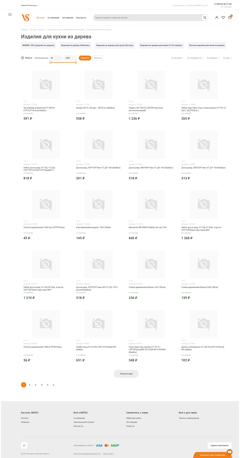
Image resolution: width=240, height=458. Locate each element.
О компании (53, 18)
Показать (85, 58)
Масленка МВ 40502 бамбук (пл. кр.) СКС (148, 227)
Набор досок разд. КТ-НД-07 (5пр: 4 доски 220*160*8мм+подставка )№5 (201, 228)
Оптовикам (67, 18)
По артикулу (177, 58)
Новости (130, 426)
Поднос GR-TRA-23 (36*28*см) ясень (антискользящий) (146, 109)
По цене (226, 58)
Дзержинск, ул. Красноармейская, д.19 (191, 5)
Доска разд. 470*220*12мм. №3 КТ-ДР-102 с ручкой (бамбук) (97, 288)
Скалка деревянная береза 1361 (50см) (147, 287)
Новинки (25, 422)
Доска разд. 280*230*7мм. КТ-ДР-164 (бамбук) (203, 167)
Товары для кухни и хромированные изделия (65, 30)
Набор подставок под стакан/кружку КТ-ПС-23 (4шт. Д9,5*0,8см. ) (203, 109)
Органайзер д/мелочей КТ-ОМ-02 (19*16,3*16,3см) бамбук (39, 109)
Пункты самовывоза (189, 418)
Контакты (81, 18)
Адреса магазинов (219, 445)
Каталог (41, 18)
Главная (24, 30)
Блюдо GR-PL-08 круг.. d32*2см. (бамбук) (95, 108)
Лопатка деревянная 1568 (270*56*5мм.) (43, 347)
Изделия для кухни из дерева (99, 30)
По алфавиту (212, 58)
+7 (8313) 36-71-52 (223, 4)
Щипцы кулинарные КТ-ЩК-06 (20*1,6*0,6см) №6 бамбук (202, 348)
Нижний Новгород (29, 5)
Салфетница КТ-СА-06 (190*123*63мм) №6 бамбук (96, 348)
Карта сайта (108, 454)
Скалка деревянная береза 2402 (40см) (199, 287)
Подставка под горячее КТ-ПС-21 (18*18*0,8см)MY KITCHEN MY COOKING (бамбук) (147, 349)
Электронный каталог (84, 422)
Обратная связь (133, 418)
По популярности (194, 58)
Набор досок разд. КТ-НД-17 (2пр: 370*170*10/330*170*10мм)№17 (39, 168)
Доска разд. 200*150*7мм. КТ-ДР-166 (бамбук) (98, 167)
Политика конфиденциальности (87, 454)
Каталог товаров (37, 30)
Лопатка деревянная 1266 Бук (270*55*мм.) (44, 227)
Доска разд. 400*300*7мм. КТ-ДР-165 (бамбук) (151, 167)
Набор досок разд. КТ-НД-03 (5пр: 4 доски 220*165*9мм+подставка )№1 (43, 288)
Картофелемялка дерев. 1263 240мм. (93, 227)
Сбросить (98, 58)
